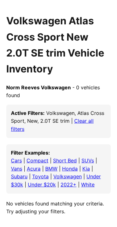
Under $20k (42, 184)
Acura (34, 168)
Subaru (19, 176)
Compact (37, 160)
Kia (86, 168)
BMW (51, 168)
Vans (16, 168)
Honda (70, 168)
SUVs (87, 160)
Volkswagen (67, 176)
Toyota (40, 176)
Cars (16, 160)
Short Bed (65, 160)
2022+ (68, 184)
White (88, 184)
